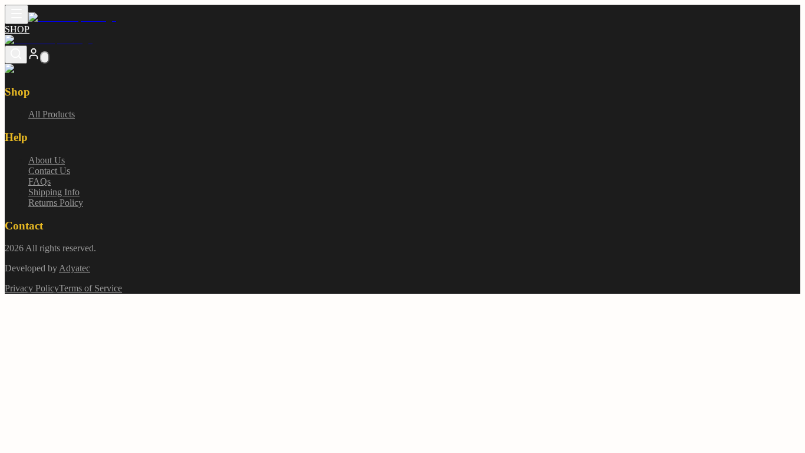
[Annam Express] (72, 17)
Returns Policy (55, 203)
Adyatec (74, 268)
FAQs (39, 181)
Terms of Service (90, 288)
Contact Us (49, 171)
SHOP (17, 29)
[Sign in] (33, 57)
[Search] (16, 54)
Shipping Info (54, 192)
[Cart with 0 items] (45, 57)
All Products (51, 114)
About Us (46, 160)
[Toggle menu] (16, 14)
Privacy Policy (32, 288)
